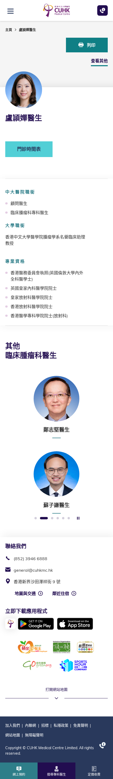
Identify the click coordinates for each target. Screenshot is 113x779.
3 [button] (52, 518)
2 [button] (44, 518)
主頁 (8, 29)
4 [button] (57, 518)
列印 (90, 45)
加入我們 (12, 725)
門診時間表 (29, 149)
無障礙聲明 (34, 735)
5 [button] (63, 518)
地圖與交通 (25, 593)
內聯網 (30, 725)
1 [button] (35, 518)
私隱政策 (61, 725)
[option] (56, 407)
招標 (45, 725)
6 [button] (69, 518)
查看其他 (99, 60)
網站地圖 (12, 735)
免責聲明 (80, 725)
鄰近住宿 (60, 593)
